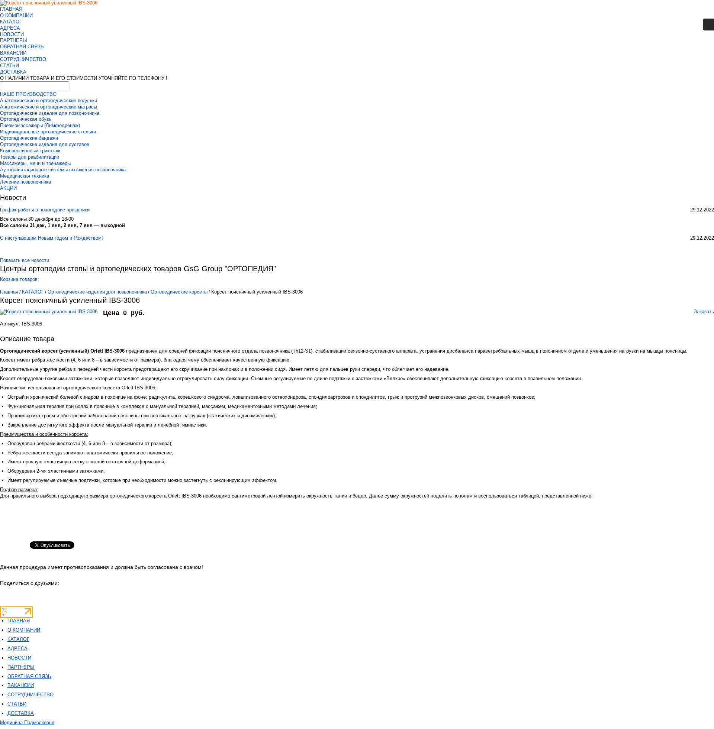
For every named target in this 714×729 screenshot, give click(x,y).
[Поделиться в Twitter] (67, 593)
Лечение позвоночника (25, 182)
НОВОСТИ (12, 34)
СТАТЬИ (9, 65)
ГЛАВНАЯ (11, 9)
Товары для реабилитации (29, 157)
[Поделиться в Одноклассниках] (18, 593)
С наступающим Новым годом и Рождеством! (51, 238)
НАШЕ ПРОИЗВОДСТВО (28, 94)
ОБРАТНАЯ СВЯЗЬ (22, 46)
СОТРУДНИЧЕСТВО (23, 59)
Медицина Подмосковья (27, 722)
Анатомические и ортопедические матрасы (48, 107)
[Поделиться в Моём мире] (43, 593)
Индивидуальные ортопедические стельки (48, 132)
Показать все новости (24, 260)
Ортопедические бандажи (29, 138)
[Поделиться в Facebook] (55, 593)
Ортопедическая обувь (26, 119)
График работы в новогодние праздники (45, 210)
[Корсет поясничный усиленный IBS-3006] (51, 315)
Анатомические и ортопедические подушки (48, 100)
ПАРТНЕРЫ (13, 40)
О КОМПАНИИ (16, 15)
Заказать (704, 311)
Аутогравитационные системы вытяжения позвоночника (63, 169)
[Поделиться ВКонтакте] (6, 593)
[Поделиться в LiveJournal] (79, 593)
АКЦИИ (8, 188)
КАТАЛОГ (11, 22)
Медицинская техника (24, 176)
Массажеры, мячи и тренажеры (35, 163)
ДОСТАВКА (13, 72)
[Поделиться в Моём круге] (30, 593)
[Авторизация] (708, 24)
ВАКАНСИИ (13, 53)
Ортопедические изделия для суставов (44, 144)
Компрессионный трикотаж (30, 150)
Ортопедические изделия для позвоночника (49, 113)
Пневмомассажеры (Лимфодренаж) (40, 125)
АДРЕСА (10, 28)
